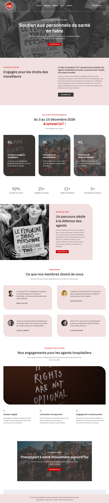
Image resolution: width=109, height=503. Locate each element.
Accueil (39, 5)
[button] (97, 5)
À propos (47, 5)
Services (55, 5)
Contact (70, 5)
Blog (62, 5)
